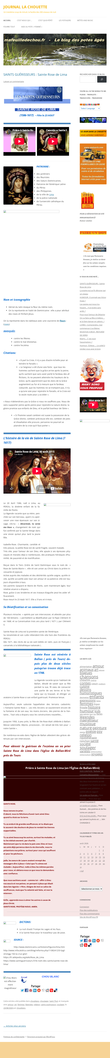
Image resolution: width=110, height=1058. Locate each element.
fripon (97, 704)
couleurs (102, 684)
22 (100, 860)
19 (88, 860)
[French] (87, 104)
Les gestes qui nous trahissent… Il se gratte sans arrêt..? (90, 307)
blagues (86, 672)
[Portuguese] (95, 104)
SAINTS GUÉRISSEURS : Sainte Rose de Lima (35, 74)
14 (96, 857)
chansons (89, 676)
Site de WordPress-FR (89, 917)
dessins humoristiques (91, 691)
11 (85, 857)
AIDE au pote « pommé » (31, 27)
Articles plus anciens (14, 1026)
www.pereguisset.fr (88, 217)
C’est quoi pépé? (45, 20)
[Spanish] (84, 104)
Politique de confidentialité (13, 1036)
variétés (85, 751)
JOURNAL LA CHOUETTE (25, 6)
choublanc (34, 1001)
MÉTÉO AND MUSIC (85, 20)
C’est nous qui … (24, 20)
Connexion (84, 906)
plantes (82, 732)
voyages (97, 754)
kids (97, 711)
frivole (83, 707)
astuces (101, 670)
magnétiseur (89, 720)
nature (86, 727)
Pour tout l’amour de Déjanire (92, 314)
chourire (85, 680)
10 (81, 857)
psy (99, 731)
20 (92, 860)
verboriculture (85, 755)
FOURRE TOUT (9, 27)
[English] (89, 104)
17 (81, 860)
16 (104, 857)
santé (95, 741)
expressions (88, 700)
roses (6, 324)
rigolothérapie (88, 737)
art (15, 1004)
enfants (96, 696)
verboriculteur (96, 751)
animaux (87, 669)
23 (104, 860)
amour (10, 1004)
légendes (29, 1004)
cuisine (85, 686)
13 (92, 857)
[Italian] (92, 104)
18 (85, 860)
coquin (94, 683)
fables (98, 701)
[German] (98, 104)
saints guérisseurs (48, 1004)
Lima (51, 194)
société (85, 744)
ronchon (85, 741)
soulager (60, 1004)
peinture (100, 727)
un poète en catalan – (89, 805)
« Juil (82, 871)
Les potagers (65, 20)
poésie (91, 731)
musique (88, 723)
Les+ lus (93, 714)
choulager (44, 1001)
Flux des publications (89, 910)
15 (100, 857)
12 (88, 857)
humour (87, 710)
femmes (21, 1004)
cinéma (93, 680)
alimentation (86, 666)
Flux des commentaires (90, 913)
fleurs (62, 320)
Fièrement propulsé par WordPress (41, 1036)
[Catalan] (81, 104)
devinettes (84, 697)
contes (85, 683)
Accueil (7, 20)
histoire (94, 707)
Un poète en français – (89, 795)
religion (37, 1004)
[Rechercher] (102, 79)
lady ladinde (84, 714)
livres (99, 714)
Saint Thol (53, 1001)
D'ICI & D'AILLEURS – (88, 816)
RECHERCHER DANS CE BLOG (92, 74)
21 (96, 860)
